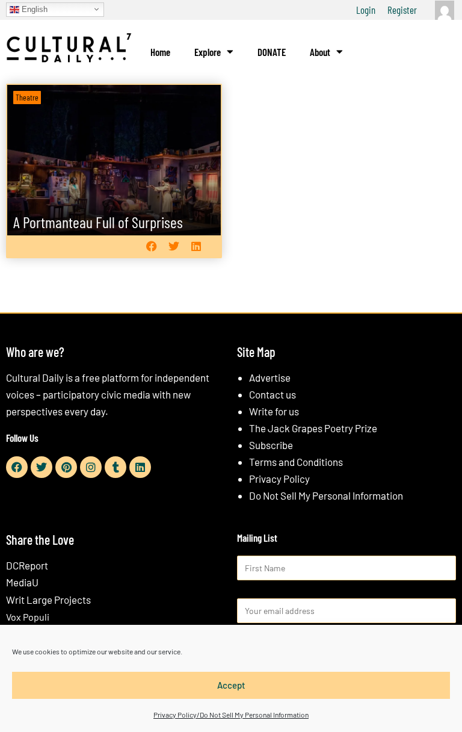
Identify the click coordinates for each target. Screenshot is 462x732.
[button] (151, 246)
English (33, 8)
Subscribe (271, 445)
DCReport (27, 565)
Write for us (274, 411)
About (320, 52)
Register (402, 10)
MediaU (22, 582)
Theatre (27, 97)
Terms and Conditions (296, 462)
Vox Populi (27, 616)
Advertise (270, 377)
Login (365, 10)
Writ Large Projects (48, 600)
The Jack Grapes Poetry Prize (313, 428)
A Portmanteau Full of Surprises (98, 221)
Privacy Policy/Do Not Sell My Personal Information (231, 714)
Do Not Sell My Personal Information (326, 495)
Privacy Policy (279, 479)
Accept (231, 685)
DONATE (271, 52)
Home (160, 52)
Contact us (272, 394)
